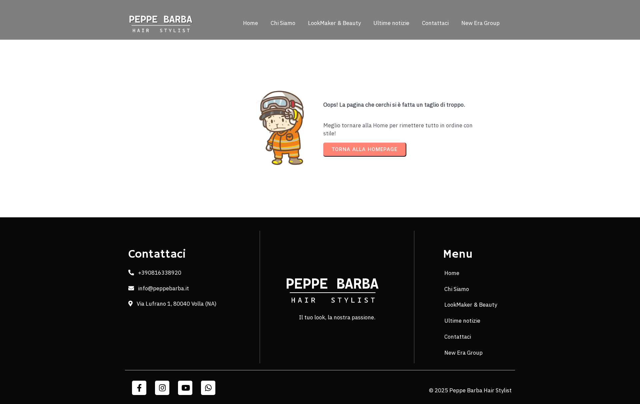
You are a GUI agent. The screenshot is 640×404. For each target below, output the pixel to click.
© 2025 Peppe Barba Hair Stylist (470, 390)
